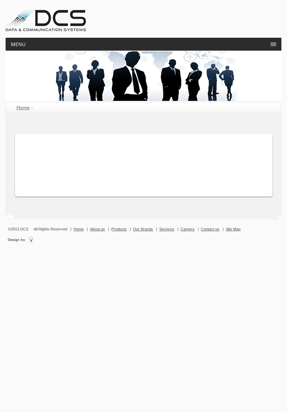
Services (166, 229)
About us (97, 229)
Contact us (210, 229)
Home (23, 107)
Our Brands (143, 229)
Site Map (233, 229)
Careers (188, 229)
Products (119, 229)
